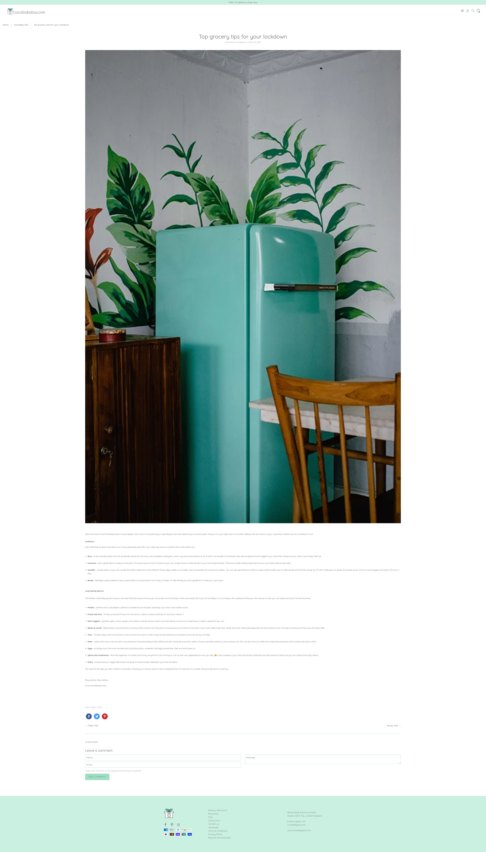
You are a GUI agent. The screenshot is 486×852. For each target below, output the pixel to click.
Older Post (93, 725)
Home (5, 24)
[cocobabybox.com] (89, 717)
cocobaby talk (21, 24)
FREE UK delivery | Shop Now (243, 2)
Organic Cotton (96, 707)
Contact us (213, 824)
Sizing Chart (214, 820)
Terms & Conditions (218, 830)
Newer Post (392, 725)
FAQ (210, 817)
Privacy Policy (215, 834)
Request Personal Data (219, 837)
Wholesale (213, 827)
